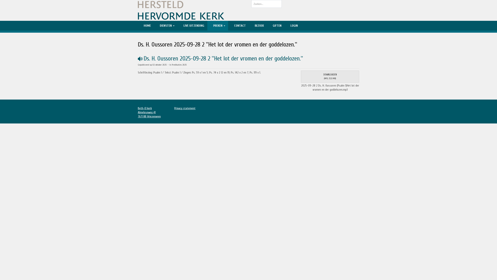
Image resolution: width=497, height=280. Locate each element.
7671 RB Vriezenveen (149, 116)
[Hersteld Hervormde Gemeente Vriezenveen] (192, 10)
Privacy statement (184, 108)
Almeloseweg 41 (147, 112)
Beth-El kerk (145, 108)
